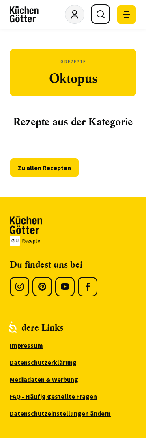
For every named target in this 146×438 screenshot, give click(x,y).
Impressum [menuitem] (26, 345)
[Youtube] (65, 286)
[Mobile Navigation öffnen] (126, 14)
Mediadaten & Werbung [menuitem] (44, 379)
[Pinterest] (42, 286)
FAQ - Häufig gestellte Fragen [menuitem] (53, 396)
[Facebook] (87, 286)
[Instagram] (19, 286)
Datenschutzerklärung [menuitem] (43, 362)
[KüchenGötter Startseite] (24, 14)
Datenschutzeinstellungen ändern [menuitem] (60, 413)
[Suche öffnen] (100, 14)
